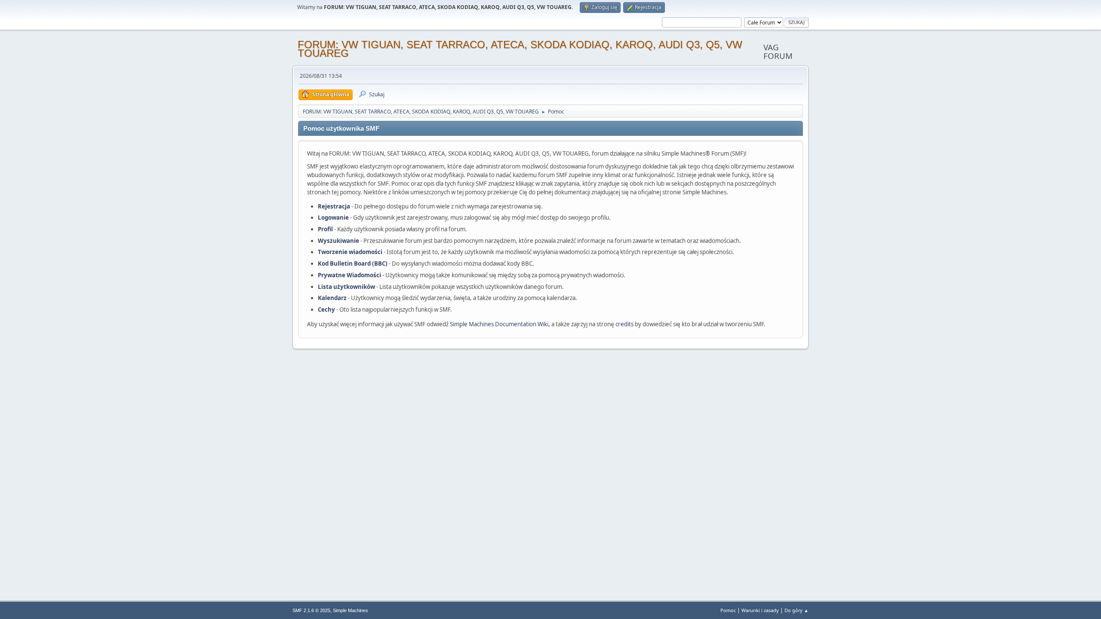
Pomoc (728, 610)
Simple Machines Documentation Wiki (499, 324)
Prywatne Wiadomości (349, 275)
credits (624, 324)
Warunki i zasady (760, 610)
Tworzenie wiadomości (350, 252)
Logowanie (333, 217)
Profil (325, 229)
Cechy (326, 309)
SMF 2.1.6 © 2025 (311, 610)
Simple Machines (350, 610)
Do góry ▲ (796, 610)
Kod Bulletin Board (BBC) (353, 263)
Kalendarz (332, 298)
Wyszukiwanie (338, 241)
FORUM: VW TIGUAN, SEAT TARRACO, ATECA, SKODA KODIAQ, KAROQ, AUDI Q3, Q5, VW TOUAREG (520, 49)
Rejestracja (334, 206)
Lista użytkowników (346, 287)
